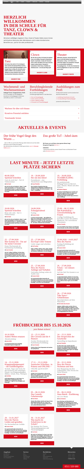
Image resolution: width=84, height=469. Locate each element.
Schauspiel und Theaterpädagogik (39, 102)
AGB (44, 455)
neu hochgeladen (7, 457)
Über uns (34, 1)
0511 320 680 (71, 466)
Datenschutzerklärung (48, 458)
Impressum (45, 457)
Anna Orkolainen (62, 398)
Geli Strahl (61, 303)
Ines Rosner (35, 432)
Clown (22, 1)
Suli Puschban (35, 246)
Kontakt (47, 1)
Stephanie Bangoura (63, 189)
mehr (15, 195)
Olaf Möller (8, 376)
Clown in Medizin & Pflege (37, 100)
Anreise (25, 455)
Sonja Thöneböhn (36, 184)
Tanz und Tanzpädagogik (37, 97)
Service (41, 1)
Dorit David (8, 184)
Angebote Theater (68, 74)
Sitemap (25, 458)
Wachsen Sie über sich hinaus (17, 108)
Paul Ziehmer (35, 398)
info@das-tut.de (71, 458)
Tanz (17, 1)
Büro (24, 453)
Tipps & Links (26, 457)
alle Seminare (7, 453)
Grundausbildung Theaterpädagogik (66, 99)
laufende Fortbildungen (9, 456)
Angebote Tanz (15, 79)
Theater (28, 1)
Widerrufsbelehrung (47, 456)
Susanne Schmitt (36, 215)
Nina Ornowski (67, 303)
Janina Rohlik (9, 341)
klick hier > (57, 145)
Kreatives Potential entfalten (17, 113)
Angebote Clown (42, 73)
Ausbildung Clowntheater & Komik (65, 97)
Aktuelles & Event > (50, 151)
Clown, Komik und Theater (37, 99)
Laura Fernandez (62, 224)
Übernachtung (26, 456)
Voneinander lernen (13, 118)
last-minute (6, 455)
